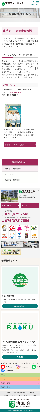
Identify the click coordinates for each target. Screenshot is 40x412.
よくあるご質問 (30, 392)
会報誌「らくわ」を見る (15, 144)
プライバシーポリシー (22, 395)
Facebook (9, 370)
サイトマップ (32, 395)
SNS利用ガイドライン (9, 395)
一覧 (37, 363)
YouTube (9, 367)
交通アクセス (6, 205)
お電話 (32, 4)
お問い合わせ (25, 205)
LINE (38, 367)
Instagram (24, 367)
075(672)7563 (14, 92)
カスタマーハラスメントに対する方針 (15, 392)
